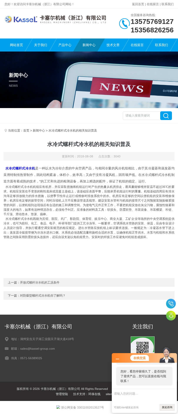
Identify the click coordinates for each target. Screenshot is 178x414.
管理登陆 (62, 394)
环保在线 (94, 394)
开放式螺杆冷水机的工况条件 (39, 282)
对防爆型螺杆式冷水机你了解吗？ (43, 295)
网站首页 (16, 45)
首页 (26, 130)
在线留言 (153, 4)
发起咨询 (167, 407)
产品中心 (64, 45)
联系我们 (168, 4)
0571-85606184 (171, 304)
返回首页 (138, 4)
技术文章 (113, 45)
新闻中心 (89, 45)
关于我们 (40, 45)
